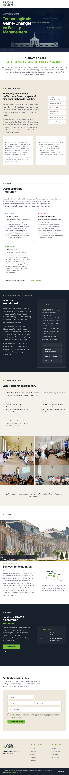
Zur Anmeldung (11, 646)
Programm (25, 50)
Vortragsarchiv (56, 751)
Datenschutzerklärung (15, 717)
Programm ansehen (11, 652)
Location (15, 50)
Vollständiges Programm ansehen (16, 280)
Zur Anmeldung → (36, 280)
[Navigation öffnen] (64, 4)
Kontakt (54, 748)
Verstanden (61, 771)
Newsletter (45, 50)
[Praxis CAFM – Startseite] (8, 3)
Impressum (55, 754)
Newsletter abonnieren (16, 721)
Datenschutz (55, 757)
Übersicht (7, 50)
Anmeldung (35, 50)
